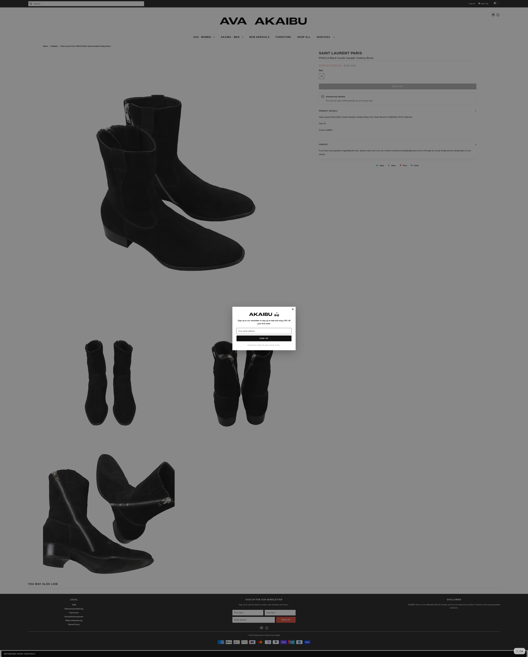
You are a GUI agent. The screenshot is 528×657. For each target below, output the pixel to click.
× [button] (293, 309)
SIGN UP (264, 338)
